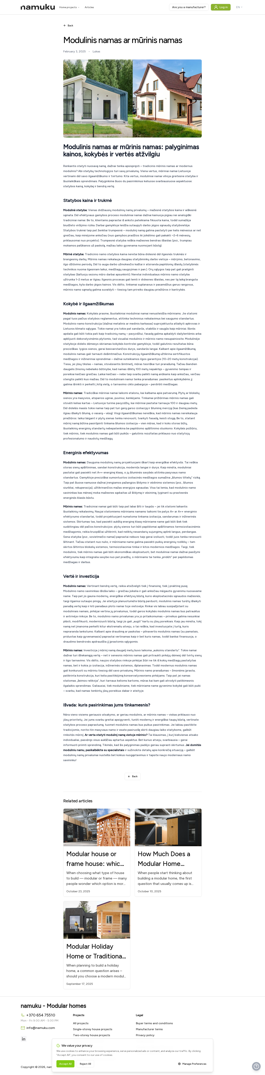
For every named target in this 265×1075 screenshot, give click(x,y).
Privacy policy (145, 1035)
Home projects (68, 7)
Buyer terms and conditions (154, 1023)
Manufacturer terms (149, 1029)
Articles (89, 7)
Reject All (85, 1063)
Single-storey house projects (92, 1029)
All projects (81, 1023)
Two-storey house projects (91, 1035)
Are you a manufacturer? (189, 7)
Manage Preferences (194, 1063)
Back (70, 25)
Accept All (65, 1063)
